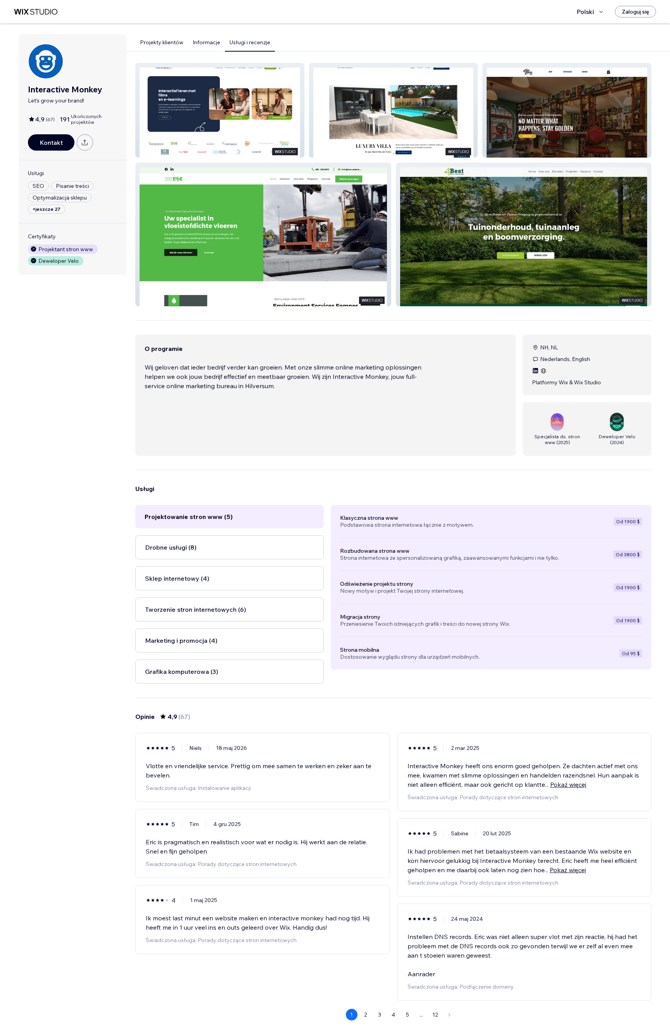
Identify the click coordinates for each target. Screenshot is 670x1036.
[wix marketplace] (35, 11)
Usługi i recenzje (250, 42)
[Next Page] (449, 1014)
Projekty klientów (161, 42)
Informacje (206, 42)
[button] (219, 110)
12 (435, 1014)
